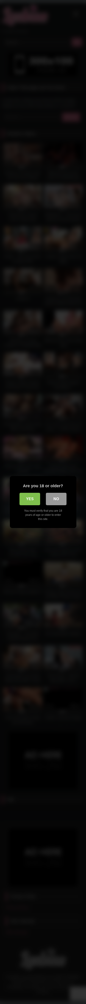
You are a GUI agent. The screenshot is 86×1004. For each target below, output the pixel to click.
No (56, 499)
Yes (30, 499)
